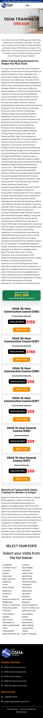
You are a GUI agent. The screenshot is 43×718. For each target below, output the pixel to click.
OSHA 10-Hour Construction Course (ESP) (21, 399)
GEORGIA (26, 594)
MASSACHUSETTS (10, 599)
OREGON (6, 582)
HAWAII (6, 617)
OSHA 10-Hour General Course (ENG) (21, 429)
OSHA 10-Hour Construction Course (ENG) (21, 369)
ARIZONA (6, 591)
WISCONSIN (8, 587)
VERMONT (27, 584)
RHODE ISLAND (9, 608)
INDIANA (26, 570)
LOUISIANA (27, 620)
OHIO (5, 628)
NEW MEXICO (8, 579)
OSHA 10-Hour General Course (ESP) (21, 459)
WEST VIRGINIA (29, 634)
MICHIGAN (27, 599)
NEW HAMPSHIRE (10, 625)
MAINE (5, 573)
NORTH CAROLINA (11, 605)
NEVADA (26, 602)
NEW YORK (27, 579)
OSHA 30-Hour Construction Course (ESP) (21, 339)
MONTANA (27, 576)
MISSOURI (7, 576)
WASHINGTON (29, 610)
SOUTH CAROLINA (30, 608)
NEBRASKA (7, 602)
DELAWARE (27, 568)
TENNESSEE (8, 631)
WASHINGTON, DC (11, 634)
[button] (27, 5)
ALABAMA (7, 565)
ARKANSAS (27, 591)
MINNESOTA (8, 622)
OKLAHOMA (27, 628)
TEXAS (25, 631)
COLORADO (27, 614)
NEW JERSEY (28, 625)
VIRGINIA (6, 610)
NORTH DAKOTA (30, 605)
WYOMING (27, 587)
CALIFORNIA (8, 614)
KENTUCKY (7, 620)
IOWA (5, 596)
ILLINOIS (6, 570)
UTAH (5, 584)
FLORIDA (6, 594)
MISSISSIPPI (27, 622)
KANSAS (26, 596)
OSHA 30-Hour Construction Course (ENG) (21, 310)
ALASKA (25, 565)
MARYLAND (27, 573)
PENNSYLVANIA (29, 582)
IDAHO (25, 617)
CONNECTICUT (9, 568)
